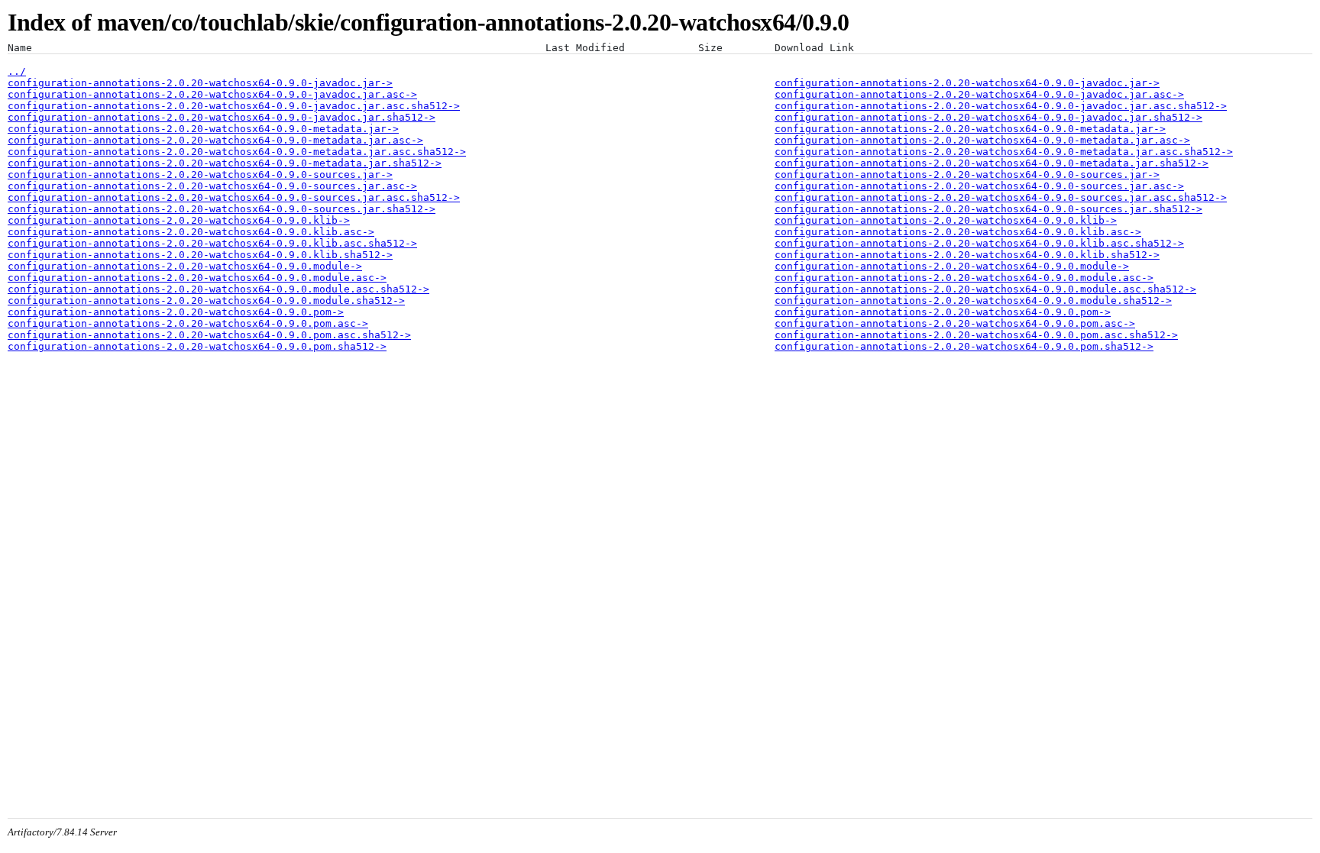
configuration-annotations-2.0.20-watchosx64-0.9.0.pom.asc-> (188, 323)
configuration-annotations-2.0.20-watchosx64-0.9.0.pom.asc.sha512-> (209, 335)
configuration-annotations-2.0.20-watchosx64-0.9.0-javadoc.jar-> (200, 83)
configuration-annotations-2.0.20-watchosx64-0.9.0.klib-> (179, 220)
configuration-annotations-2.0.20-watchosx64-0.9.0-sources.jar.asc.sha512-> (234, 197)
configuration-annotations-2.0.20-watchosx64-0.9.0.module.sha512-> (206, 300)
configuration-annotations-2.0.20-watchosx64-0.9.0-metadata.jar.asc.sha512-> (237, 151)
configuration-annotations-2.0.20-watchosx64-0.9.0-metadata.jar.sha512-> (225, 163)
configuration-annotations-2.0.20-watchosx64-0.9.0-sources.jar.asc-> (212, 186)
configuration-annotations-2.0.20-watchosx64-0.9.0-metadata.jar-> (203, 128)
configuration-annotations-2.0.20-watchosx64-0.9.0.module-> (185, 266)
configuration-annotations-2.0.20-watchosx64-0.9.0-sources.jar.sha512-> (221, 209)
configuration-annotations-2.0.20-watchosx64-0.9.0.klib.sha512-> (200, 254)
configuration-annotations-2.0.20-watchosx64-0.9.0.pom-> (176, 312)
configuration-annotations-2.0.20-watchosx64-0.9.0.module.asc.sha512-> (218, 289)
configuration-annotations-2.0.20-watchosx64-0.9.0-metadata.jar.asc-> (215, 140)
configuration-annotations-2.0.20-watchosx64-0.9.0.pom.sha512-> (197, 346)
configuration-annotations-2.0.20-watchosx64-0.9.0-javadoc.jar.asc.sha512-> (234, 105)
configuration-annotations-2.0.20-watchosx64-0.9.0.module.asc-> (197, 277)
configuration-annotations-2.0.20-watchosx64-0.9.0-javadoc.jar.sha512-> (221, 117)
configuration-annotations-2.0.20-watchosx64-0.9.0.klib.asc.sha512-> (212, 243)
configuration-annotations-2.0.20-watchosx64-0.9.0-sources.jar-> (200, 174)
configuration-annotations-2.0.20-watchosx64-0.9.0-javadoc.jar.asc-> (212, 94)
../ (17, 71)
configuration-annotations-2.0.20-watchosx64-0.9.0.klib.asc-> (191, 231)
